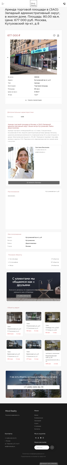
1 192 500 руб (34, 345)
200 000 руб (53, 319)
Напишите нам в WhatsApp (49, 463)
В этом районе (13, 262)
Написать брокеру (34, 182)
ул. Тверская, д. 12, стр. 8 (12, 443)
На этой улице (13, 259)
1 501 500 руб (15, 320)
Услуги (36, 423)
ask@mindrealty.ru (10, 446)
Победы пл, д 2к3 (52, 327)
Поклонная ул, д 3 (14, 329)
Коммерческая (38, 418)
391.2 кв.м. (10, 359)
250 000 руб (34, 317)
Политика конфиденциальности (33, 453)
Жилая (36, 415)
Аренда (11, 314)
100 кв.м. (28, 330)
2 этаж (56, 363)
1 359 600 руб (51, 346)
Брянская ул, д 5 (13, 354)
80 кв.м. (48, 332)
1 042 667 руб (13, 344)
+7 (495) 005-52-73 (23, 296)
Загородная (37, 420)
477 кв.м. (29, 359)
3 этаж (18, 359)
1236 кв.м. (48, 363)
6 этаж (19, 333)
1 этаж (55, 332)
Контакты (37, 429)
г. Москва (7, 441)
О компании (37, 426)
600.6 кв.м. (10, 333)
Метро (11, 265)
